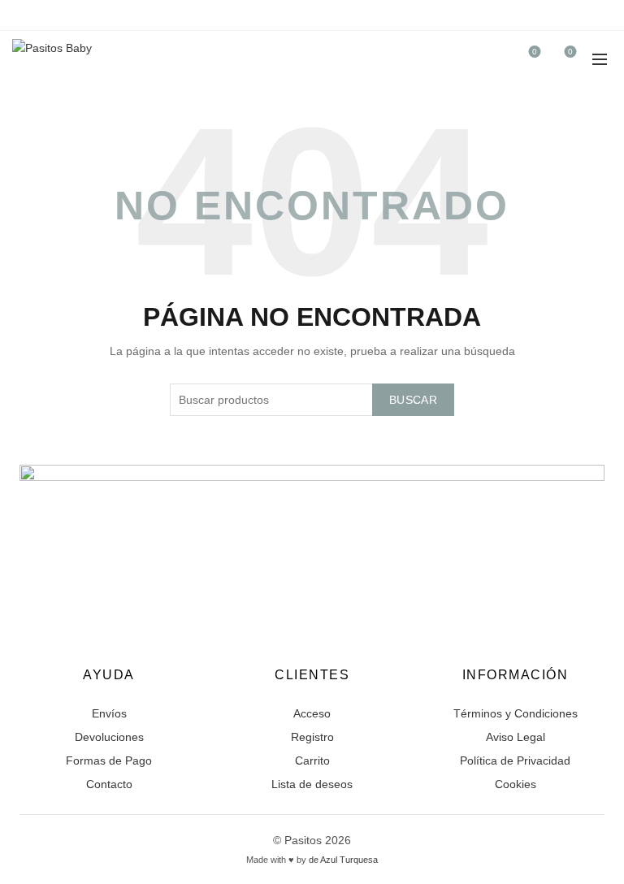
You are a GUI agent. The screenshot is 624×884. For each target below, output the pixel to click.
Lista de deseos (312, 784)
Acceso (312, 713)
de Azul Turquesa (343, 859)
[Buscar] (488, 59)
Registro (312, 736)
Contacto (109, 784)
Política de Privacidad (515, 760)
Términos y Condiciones (515, 713)
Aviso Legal (515, 736)
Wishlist (534, 51)
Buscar (413, 399)
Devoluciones (109, 736)
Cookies (515, 784)
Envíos (109, 713)
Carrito (312, 760)
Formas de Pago (109, 760)
